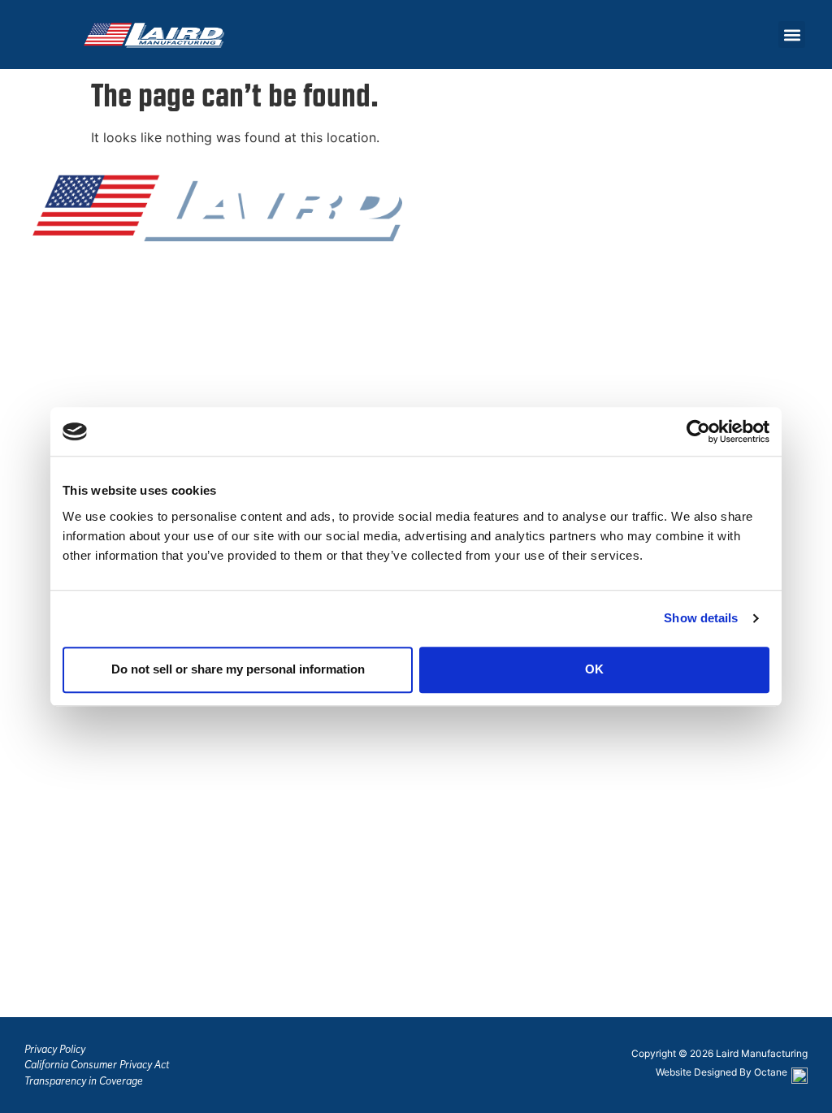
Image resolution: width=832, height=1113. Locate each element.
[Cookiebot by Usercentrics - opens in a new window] (698, 431)
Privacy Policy (54, 1049)
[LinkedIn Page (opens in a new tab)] (101, 327)
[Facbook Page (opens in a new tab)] (44, 327)
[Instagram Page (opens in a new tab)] (73, 327)
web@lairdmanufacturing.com (121, 751)
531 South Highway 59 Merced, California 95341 (106, 909)
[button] (791, 34)
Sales (47, 424)
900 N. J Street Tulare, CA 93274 (82, 992)
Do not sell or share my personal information (238, 669)
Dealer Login (70, 403)
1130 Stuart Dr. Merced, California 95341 (106, 828)
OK (594, 669)
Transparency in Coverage (83, 1081)
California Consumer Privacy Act (96, 1065)
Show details (701, 618)
